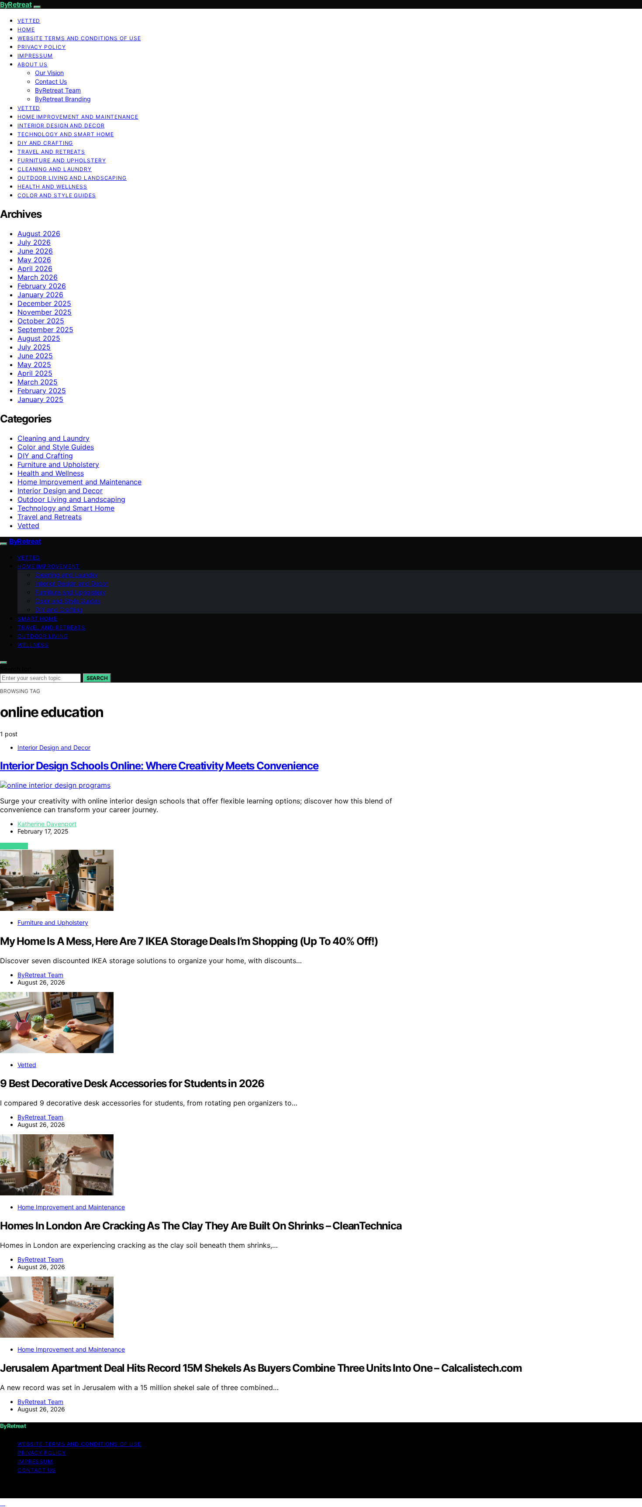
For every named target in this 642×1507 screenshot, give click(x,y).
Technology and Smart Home (65, 134)
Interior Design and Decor (61, 125)
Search (96, 678)
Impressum (35, 55)
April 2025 (34, 373)
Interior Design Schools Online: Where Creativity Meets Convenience (159, 765)
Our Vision (49, 72)
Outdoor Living (42, 636)
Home (26, 29)
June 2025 (35, 355)
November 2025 (44, 312)
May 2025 (34, 364)
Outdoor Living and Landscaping (72, 178)
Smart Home (37, 618)
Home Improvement (48, 566)
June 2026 (35, 251)
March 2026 (37, 277)
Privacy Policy (41, 47)
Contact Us (51, 81)
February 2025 (41, 390)
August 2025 (38, 338)
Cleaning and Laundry (54, 169)
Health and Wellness (52, 186)
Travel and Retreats (51, 151)
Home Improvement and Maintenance (77, 116)
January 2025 (40, 399)
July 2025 (34, 347)
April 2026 (34, 268)
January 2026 (40, 294)
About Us (32, 64)
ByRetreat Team (58, 90)
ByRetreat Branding (63, 99)
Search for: (15, 669)
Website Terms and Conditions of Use (79, 38)
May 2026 (34, 259)
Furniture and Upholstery (61, 160)
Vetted (28, 20)
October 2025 (40, 320)
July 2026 (34, 242)
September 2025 (45, 329)
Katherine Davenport (46, 823)
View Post (14, 846)
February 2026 (41, 285)
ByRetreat (15, 4)
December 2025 (44, 303)
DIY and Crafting (45, 143)
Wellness (32, 645)
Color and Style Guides (56, 195)
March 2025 (37, 382)
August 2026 (38, 233)
